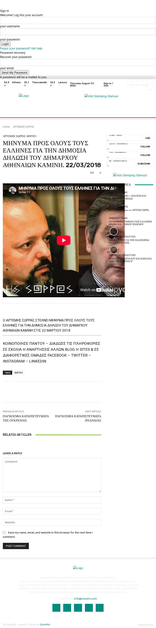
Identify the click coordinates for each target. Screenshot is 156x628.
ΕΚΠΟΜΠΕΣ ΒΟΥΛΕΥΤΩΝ (122, 237)
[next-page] (6, 446)
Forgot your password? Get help (21, 48)
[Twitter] (149, 82)
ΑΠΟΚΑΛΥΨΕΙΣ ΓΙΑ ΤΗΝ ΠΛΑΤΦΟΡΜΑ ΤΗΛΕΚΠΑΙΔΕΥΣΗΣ (129, 241)
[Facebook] (130, 82)
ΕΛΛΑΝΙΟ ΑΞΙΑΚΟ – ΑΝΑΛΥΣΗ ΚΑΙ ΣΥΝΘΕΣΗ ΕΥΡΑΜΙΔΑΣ (19, 437)
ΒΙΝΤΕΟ (31, 136)
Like (147, 137)
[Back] (1, 6)
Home (6, 126)
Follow (145, 146)
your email (7, 68)
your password (10, 39)
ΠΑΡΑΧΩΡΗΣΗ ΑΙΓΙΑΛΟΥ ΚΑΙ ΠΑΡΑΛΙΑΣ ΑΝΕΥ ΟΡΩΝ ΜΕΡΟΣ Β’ (130, 260)
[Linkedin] (140, 82)
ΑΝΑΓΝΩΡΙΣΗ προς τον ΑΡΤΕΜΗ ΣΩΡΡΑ (52, 438)
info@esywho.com (85, 598)
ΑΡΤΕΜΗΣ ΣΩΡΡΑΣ (23, 126)
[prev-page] (4, 446)
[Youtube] (149, 87)
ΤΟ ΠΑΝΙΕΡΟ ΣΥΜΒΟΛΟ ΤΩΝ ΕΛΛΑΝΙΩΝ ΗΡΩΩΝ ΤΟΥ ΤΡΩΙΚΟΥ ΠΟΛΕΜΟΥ (85, 437)
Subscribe (144, 163)
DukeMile (45, 624)
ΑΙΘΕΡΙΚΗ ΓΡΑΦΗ (18, 430)
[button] (148, 109)
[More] (137, 392)
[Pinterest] (145, 82)
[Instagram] (135, 82)
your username (10, 26)
